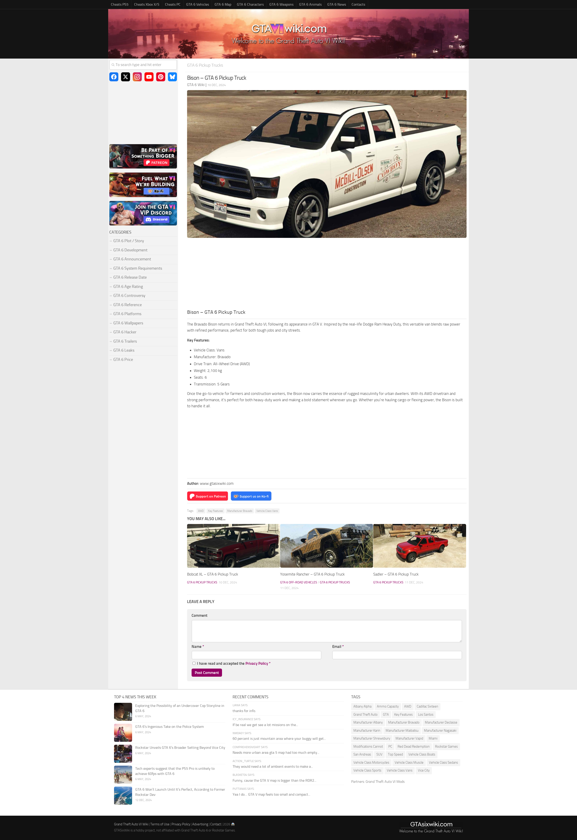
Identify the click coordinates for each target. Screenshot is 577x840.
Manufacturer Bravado (239, 510)
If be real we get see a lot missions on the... (265, 725)
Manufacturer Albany (368, 722)
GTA (386, 715)
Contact (215, 824)
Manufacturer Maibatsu (402, 730)
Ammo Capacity (388, 706)
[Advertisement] (327, 274)
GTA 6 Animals (310, 4)
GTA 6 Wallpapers (128, 323)
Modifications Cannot (368, 746)
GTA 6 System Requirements (137, 268)
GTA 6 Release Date (130, 277)
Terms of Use (159, 824)
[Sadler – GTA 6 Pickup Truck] (419, 546)
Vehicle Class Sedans (443, 762)
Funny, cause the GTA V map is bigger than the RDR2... (274, 780)
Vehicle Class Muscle (409, 762)
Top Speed (395, 754)
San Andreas (362, 754)
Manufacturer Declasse (441, 722)
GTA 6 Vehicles (197, 4)
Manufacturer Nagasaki (440, 730)
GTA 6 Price (123, 359)
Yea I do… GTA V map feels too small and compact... (271, 794)
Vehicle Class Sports (367, 770)
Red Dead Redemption (414, 746)
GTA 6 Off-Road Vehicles (298, 582)
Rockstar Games (446, 746)
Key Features (215, 510)
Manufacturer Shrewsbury (371, 738)
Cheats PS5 (119, 4)
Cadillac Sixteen (427, 706)
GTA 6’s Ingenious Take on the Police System (169, 726)
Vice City (424, 770)
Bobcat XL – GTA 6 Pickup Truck (212, 574)
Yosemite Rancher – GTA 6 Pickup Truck (312, 574)
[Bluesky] (172, 76)
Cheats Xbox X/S (146, 4)
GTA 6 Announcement (132, 259)
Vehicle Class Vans (267, 510)
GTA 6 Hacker (124, 332)
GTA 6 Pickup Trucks (205, 65)
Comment (199, 615)
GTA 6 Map (223, 4)
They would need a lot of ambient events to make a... (273, 766)
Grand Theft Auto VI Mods (385, 781)
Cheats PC (173, 4)
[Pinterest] (160, 76)
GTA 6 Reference (127, 304)
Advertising (200, 824)
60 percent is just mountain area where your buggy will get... (279, 738)
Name (198, 646)
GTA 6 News (336, 4)
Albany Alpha (362, 706)
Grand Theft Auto (365, 715)
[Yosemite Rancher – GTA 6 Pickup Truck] (326, 546)
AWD (201, 510)
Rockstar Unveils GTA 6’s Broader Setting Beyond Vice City (180, 747)
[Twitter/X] (125, 76)
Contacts (358, 4)
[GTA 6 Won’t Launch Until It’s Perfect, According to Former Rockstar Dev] (123, 796)
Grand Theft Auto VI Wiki (131, 824)
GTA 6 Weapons (281, 4)
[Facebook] (113, 76)
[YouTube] (148, 76)
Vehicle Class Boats (421, 754)
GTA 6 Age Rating (128, 286)
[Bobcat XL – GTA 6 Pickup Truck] (233, 546)
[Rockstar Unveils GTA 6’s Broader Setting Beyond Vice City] (123, 754)
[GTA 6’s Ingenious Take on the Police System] (123, 733)
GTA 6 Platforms (127, 313)
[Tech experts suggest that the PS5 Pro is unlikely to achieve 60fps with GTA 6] (123, 775)
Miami (433, 738)
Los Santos (425, 715)
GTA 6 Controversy (129, 295)
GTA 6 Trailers (125, 341)
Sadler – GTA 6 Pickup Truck (396, 574)
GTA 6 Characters (250, 4)
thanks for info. (244, 711)
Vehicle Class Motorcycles (371, 762)
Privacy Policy (256, 663)
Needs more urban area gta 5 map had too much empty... (276, 752)
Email (338, 646)
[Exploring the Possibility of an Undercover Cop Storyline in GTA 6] (123, 712)
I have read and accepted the (233, 663)
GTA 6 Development (130, 250)
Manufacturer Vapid (409, 738)
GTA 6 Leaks (123, 350)
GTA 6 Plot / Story (128, 240)
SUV (379, 754)
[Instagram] (137, 76)
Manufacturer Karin (366, 730)
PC (390, 746)
